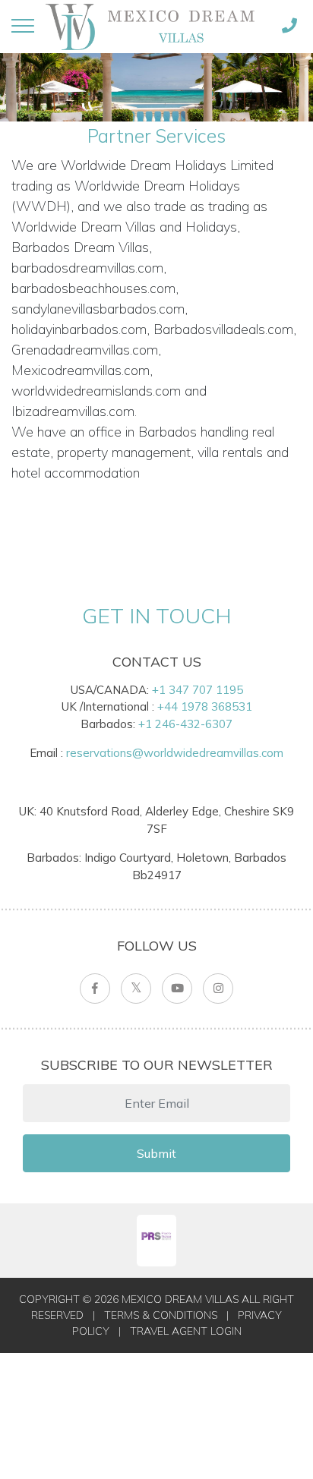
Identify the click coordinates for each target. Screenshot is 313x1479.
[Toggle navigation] (22, 26)
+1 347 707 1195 (197, 690)
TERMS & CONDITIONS (160, 1315)
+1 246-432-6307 (185, 724)
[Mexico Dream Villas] (156, 27)
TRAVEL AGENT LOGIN (186, 1331)
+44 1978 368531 (204, 706)
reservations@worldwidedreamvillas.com (174, 753)
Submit (156, 1153)
